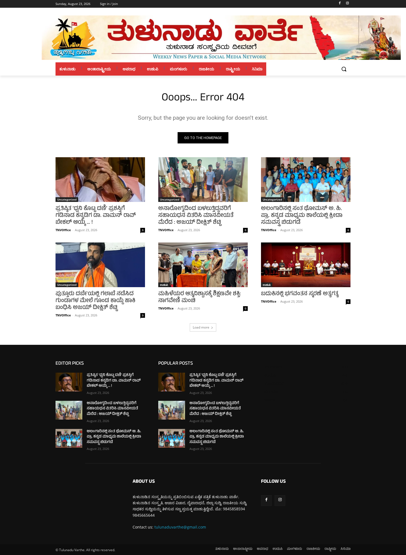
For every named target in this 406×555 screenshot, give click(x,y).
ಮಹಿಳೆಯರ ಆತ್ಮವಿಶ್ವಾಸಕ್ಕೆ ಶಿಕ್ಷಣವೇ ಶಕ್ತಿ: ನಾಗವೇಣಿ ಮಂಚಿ (199, 297)
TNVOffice (63, 230)
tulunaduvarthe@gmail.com (180, 527)
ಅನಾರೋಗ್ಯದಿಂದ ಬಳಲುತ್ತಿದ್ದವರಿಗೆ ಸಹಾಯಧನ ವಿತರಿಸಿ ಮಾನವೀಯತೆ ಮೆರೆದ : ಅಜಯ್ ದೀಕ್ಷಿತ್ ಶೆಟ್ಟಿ (195, 216)
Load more (201, 327)
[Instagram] (347, 4)
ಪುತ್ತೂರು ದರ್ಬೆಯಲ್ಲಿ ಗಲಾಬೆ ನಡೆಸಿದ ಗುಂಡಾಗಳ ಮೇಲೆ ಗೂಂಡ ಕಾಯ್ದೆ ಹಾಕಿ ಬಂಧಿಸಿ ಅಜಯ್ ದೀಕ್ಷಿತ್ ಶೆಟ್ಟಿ (95, 301)
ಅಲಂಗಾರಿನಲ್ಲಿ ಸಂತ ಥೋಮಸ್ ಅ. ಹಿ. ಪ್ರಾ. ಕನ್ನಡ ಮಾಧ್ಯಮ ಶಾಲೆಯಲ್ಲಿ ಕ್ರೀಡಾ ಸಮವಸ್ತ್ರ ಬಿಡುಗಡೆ (301, 216)
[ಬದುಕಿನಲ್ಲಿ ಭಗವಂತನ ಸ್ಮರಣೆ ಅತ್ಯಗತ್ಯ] (305, 264)
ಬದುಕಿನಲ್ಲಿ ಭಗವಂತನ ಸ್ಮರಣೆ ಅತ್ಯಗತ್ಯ (300, 294)
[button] (343, 69)
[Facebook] (339, 4)
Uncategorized (67, 199)
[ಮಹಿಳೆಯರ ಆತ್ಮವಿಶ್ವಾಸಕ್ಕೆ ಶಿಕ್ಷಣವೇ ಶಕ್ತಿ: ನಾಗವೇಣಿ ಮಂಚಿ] (203, 264)
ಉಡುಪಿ (164, 285)
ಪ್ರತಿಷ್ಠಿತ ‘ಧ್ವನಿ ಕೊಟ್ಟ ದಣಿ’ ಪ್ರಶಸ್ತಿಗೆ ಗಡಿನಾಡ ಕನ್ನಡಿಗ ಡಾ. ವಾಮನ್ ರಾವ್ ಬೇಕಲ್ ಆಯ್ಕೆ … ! (96, 216)
